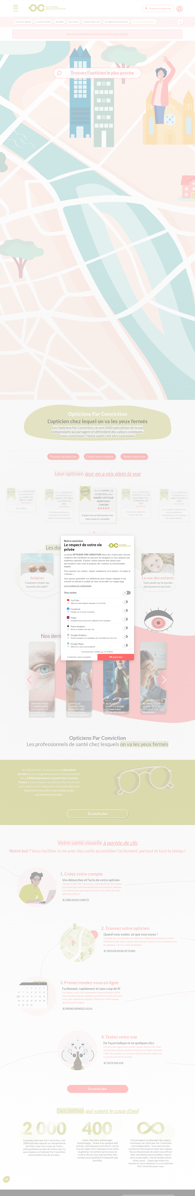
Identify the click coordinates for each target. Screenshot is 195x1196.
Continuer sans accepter (79, 657)
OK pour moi (115, 657)
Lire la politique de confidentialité (77, 586)
